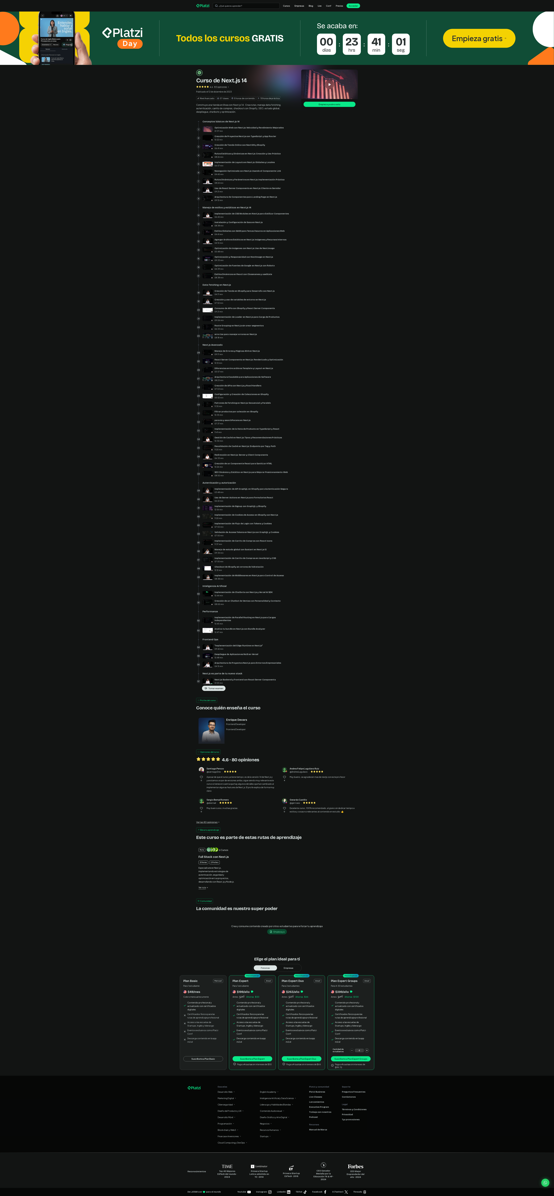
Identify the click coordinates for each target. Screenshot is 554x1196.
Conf (328, 5)
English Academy (268, 1092)
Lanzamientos (316, 1102)
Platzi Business (317, 1092)
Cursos (286, 5)
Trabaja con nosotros (320, 1112)
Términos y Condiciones (354, 1109)
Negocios (264, 1123)
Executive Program (319, 1107)
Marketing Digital (226, 1098)
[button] (277, 38)
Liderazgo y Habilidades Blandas (275, 1104)
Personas (265, 968)
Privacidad (347, 1114)
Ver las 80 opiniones (207, 822)
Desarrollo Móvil (225, 1117)
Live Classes (315, 1097)
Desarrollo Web (225, 1092)
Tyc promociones (351, 1119)
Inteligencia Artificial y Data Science (277, 1098)
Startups (264, 1136)
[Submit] (216, 5)
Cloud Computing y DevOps (231, 1142)
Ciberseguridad (225, 1104)
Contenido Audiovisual (271, 1111)
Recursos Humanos (269, 1130)
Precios (339, 5)
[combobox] (246, 6)
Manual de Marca (318, 1129)
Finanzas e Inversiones (228, 1136)
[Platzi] (202, 5)
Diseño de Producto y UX (229, 1111)
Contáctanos (349, 1097)
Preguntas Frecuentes (353, 1092)
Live (320, 5)
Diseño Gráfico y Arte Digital (273, 1117)
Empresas (299, 5)
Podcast (313, 1117)
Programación (225, 1123)
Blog (311, 5)
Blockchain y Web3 (227, 1130)
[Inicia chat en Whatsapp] (545, 1183)
